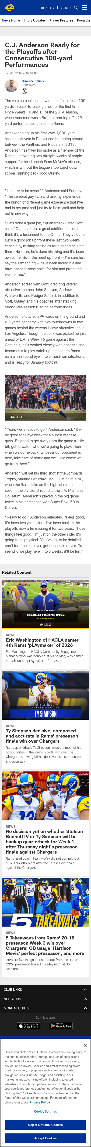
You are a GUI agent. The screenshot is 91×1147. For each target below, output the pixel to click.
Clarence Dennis (33, 81)
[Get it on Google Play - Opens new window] (61, 1028)
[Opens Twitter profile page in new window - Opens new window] (24, 91)
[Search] (76, 7)
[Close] (85, 1045)
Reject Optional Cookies (45, 1125)
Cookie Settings (45, 1111)
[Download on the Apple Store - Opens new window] (29, 1026)
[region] (45, 1093)
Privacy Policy (39, 1102)
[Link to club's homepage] (9, 5)
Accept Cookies (45, 1138)
